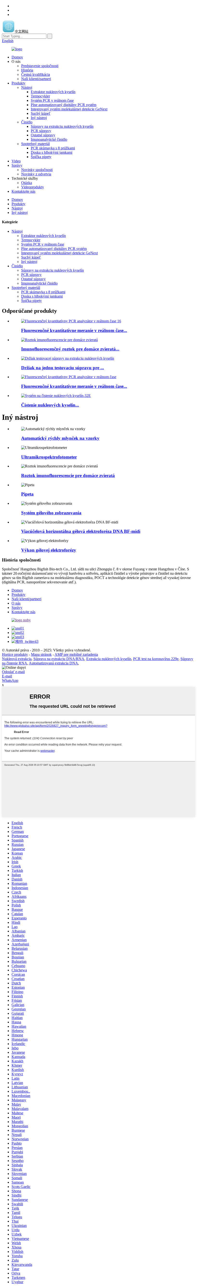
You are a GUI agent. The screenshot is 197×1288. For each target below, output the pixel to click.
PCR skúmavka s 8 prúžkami (53, 148)
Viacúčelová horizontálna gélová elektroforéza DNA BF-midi (80, 531)
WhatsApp (10, 680)
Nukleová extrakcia (16, 659)
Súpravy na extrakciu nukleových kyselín (62, 126)
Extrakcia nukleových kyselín (108, 659)
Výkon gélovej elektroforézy (48, 550)
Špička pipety (41, 157)
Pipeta (27, 494)
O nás (16, 603)
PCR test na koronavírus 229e (156, 659)
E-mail (7, 676)
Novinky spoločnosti (37, 170)
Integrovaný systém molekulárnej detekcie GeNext (69, 109)
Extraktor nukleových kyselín (53, 92)
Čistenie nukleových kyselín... (50, 405)
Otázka (26, 183)
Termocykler (40, 96)
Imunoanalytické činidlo (49, 139)
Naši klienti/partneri (36, 79)
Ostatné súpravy (43, 135)
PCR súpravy (41, 131)
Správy (17, 165)
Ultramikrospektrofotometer (49, 456)
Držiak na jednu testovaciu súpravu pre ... (62, 367)
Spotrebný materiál (35, 144)
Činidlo (26, 122)
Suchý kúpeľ (40, 113)
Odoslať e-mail (13, 672)
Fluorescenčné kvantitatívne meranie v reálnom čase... (74, 330)
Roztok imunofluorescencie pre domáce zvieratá (68, 475)
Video (16, 161)
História (27, 70)
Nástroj (26, 87)
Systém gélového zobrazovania (51, 512)
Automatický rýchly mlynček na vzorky (60, 438)
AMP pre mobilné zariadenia (76, 654)
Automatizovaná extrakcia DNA (53, 663)
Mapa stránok (41, 654)
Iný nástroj (39, 118)
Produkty (18, 83)
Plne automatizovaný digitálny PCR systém (63, 105)
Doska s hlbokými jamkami (51, 152)
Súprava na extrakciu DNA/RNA (58, 659)
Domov (17, 57)
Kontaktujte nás (23, 191)
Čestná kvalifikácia (35, 74)
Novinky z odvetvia (36, 174)
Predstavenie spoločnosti (39, 66)
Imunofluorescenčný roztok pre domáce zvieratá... (70, 348)
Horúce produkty (15, 654)
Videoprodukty (32, 187)
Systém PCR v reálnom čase (52, 100)
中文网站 (21, 31)
